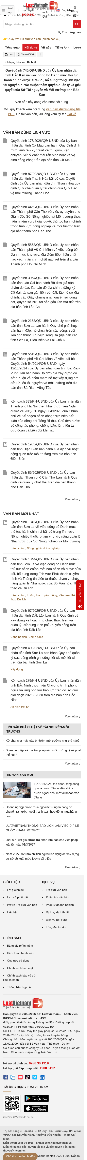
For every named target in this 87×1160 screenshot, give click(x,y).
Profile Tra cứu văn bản (22, 904)
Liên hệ (12, 912)
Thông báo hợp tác (19, 987)
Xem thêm (72, 499)
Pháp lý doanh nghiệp (60, 904)
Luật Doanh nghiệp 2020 (46, 1155)
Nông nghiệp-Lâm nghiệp (43, 548)
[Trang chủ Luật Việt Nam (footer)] (42, 1003)
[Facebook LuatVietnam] (5, 1078)
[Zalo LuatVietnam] (13, 1078)
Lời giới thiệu (15, 889)
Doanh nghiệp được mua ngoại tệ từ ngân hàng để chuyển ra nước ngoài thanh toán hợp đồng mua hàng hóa (41, 811)
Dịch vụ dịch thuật (57, 912)
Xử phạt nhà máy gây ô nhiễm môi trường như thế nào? (42, 740)
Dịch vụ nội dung (56, 919)
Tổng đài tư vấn (56, 927)
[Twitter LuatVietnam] (34, 1078)
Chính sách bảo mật (20, 968)
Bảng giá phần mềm (20, 945)
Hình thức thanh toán (20, 953)
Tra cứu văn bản (56, 889)
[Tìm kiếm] (77, 24)
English (65, 10)
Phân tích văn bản (57, 897)
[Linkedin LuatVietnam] (42, 1078)
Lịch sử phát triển (18, 897)
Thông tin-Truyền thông (42, 595)
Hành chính (18, 548)
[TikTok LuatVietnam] (27, 1078)
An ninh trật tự (20, 706)
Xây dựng (17, 669)
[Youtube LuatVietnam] (20, 1078)
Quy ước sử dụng (18, 960)
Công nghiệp (19, 636)
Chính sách (36, 636)
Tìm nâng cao (71, 32)
